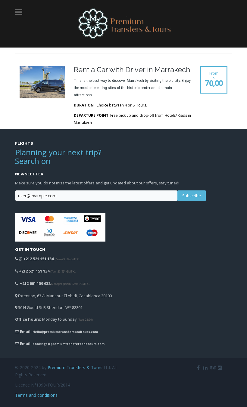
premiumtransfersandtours (74, 344)
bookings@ (42, 344)
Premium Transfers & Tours (75, 367)
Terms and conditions (36, 395)
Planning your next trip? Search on (58, 156)
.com (94, 332)
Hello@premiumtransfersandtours (61, 332)
